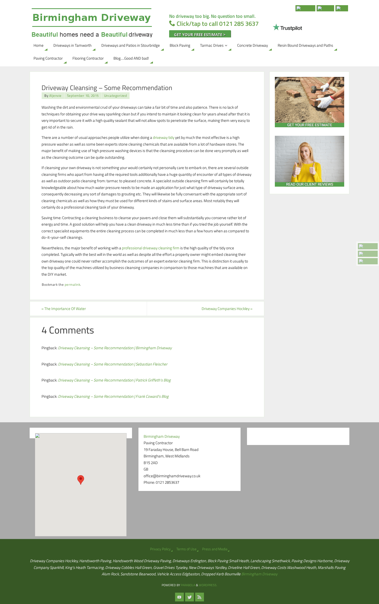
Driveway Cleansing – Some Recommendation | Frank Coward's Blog (113, 396)
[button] (80, 480)
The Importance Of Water (64, 309)
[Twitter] (368, 254)
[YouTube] (368, 246)
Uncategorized (115, 95)
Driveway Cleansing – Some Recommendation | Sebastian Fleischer (112, 364)
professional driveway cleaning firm (150, 248)
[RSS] (368, 261)
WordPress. (208, 585)
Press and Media (214, 549)
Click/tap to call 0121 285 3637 (218, 23)
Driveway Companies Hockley (227, 309)
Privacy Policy (160, 549)
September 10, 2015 (83, 95)
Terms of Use (186, 549)
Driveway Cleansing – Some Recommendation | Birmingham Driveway (115, 348)
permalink (72, 284)
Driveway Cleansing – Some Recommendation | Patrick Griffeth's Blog (114, 380)
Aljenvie (55, 95)
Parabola (188, 585)
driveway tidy (163, 137)
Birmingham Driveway (259, 574)
